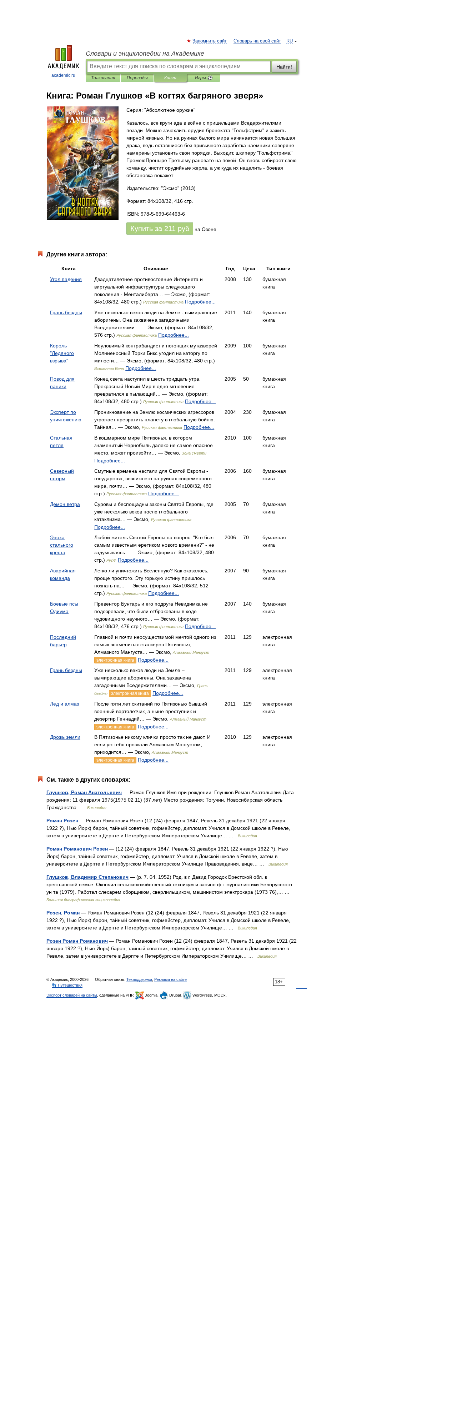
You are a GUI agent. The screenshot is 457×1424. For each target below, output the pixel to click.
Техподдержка (139, 979)
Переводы (137, 77)
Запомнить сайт (210, 41)
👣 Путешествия (67, 985)
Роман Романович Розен (77, 849)
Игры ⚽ (203, 77)
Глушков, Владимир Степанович (87, 877)
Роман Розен (62, 820)
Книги (170, 77)
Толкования (103, 77)
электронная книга (115, 660)
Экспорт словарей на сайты (71, 995)
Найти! (284, 67)
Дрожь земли (65, 737)
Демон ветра (65, 504)
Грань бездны (66, 312)
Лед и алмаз (64, 704)
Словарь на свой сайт (257, 41)
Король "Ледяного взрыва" (62, 353)
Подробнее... (200, 302)
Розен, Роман (63, 913)
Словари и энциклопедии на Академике (145, 53)
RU (289, 41)
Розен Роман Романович (77, 941)
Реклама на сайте (170, 979)
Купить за (159, 228)
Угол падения (66, 279)
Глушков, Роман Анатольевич (84, 792)
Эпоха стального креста (61, 545)
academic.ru (63, 75)
